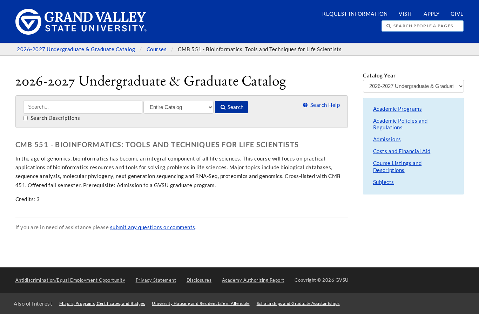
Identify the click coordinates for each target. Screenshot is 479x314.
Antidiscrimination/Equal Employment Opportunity (70, 280)
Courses (157, 49)
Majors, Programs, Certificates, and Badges (102, 303)
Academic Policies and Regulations (400, 124)
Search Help (324, 105)
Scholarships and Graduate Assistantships (298, 303)
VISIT (406, 14)
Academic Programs (397, 109)
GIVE (457, 14)
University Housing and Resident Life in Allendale (201, 303)
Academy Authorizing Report (253, 280)
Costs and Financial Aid (402, 151)
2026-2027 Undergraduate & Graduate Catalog (76, 49)
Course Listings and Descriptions (397, 166)
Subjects (383, 182)
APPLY (432, 14)
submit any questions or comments (152, 227)
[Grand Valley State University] (81, 32)
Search (235, 107)
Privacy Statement (156, 280)
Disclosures (199, 280)
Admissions (387, 139)
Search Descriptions (54, 118)
